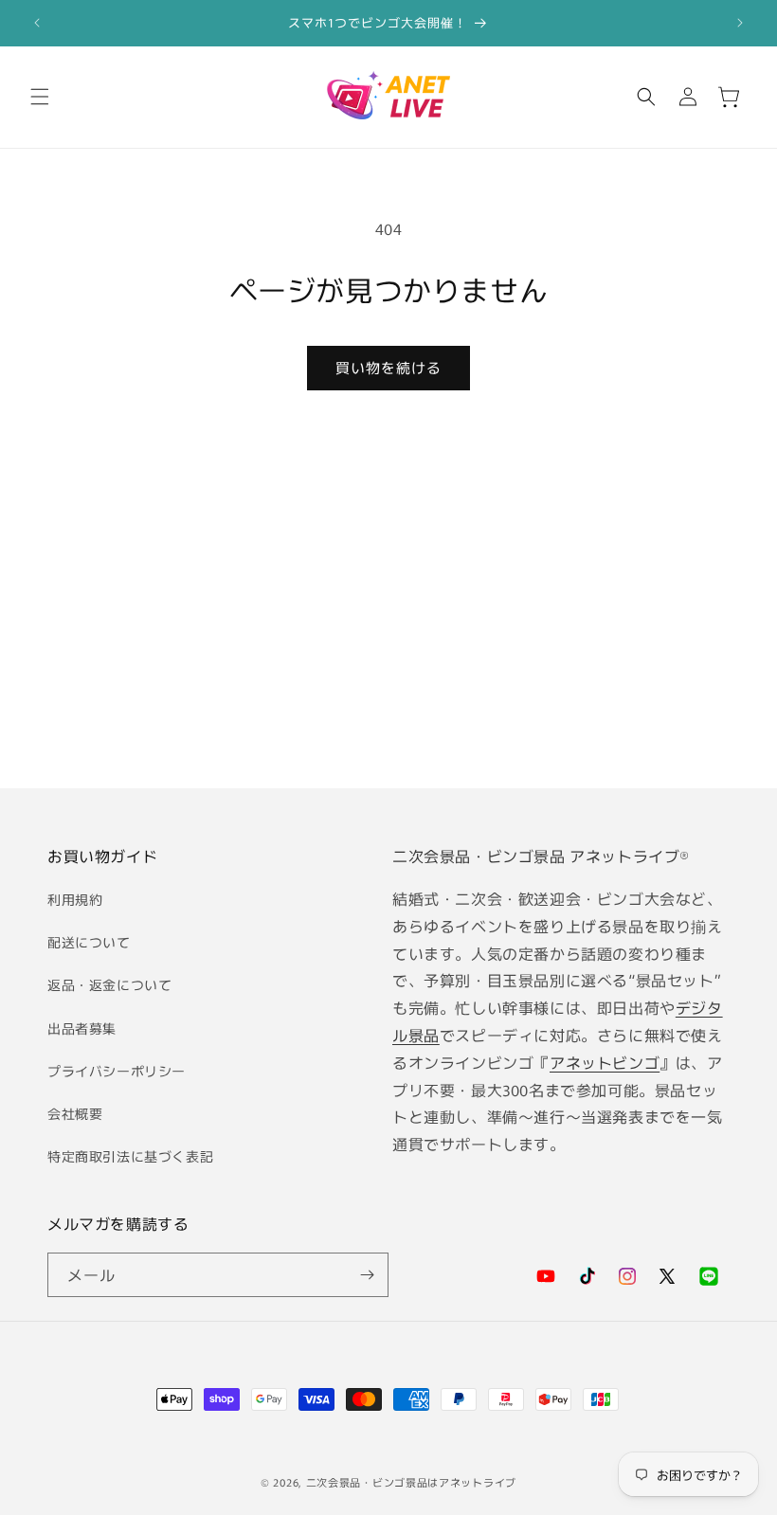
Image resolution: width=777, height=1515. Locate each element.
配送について (89, 941)
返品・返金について (109, 984)
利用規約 (74, 899)
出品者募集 (82, 1028)
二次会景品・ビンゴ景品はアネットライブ (411, 1481)
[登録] (367, 1275)
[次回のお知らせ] (740, 23)
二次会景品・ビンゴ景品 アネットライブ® (541, 855)
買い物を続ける (388, 367)
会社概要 (74, 1113)
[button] (40, 96)
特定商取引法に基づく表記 (130, 1155)
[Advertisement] (388, 623)
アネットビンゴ (605, 1062)
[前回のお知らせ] (37, 23)
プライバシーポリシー (116, 1070)
